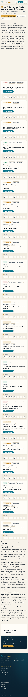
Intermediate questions (10, 630)
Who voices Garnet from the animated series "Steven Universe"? (13, 88)
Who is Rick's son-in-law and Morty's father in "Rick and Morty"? (13, 167)
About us (3, 684)
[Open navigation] (25, 2)
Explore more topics (8, 646)
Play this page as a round (9, 16)
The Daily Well (4, 668)
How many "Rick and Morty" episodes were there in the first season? (13, 448)
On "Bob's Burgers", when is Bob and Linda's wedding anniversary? (13, 407)
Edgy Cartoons (12, 82)
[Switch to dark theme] (16, 2)
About (6, 695)
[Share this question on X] (21, 97)
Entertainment (20, 82)
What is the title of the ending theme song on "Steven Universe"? (13, 227)
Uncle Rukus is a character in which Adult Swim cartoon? (13, 327)
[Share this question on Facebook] (18, 97)
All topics (3, 670)
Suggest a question (5, 682)
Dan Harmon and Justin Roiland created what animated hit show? (12, 488)
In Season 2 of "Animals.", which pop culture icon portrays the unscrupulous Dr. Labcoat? (14, 428)
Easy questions (7, 628)
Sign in (20, 2)
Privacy (3, 686)
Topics (2, 695)
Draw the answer (9, 91)
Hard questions (7, 632)
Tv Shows (5, 84)
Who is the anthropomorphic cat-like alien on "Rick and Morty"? (13, 127)
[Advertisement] (14, 66)
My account (4, 688)
